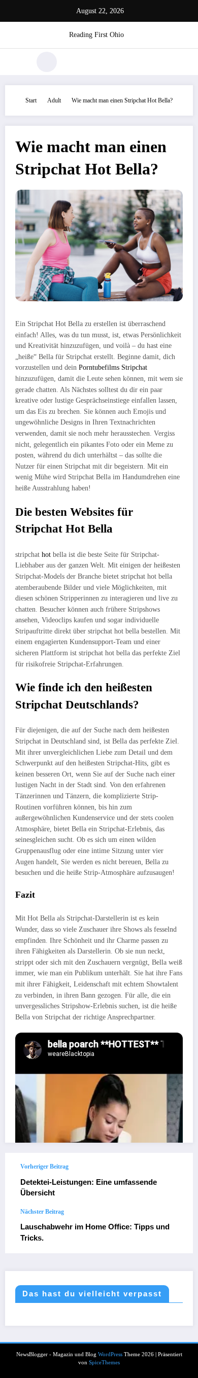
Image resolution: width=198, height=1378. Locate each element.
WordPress (110, 1354)
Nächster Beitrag (42, 1211)
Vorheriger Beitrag (44, 1166)
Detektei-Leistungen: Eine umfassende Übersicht (88, 1187)
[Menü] (18, 62)
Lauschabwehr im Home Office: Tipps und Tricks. (95, 1232)
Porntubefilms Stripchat (113, 367)
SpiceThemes (104, 1362)
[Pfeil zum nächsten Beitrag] (175, 1231)
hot (47, 554)
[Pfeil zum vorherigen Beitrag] (175, 1181)
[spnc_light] (47, 62)
